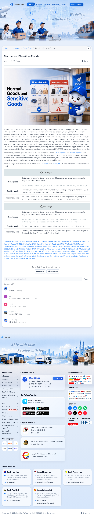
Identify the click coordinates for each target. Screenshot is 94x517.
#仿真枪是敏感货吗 (17, 254)
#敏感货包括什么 (54, 241)
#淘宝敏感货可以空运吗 (12, 241)
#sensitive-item (43, 244)
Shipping (47, 4)
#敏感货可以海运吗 (40, 241)
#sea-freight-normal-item (76, 254)
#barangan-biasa (59, 254)
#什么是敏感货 (31, 259)
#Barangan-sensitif (54, 249)
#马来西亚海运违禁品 (73, 244)
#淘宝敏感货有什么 (18, 259)
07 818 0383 (34, 378)
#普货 (8, 259)
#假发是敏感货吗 (25, 256)
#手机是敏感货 (27, 241)
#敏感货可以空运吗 (68, 249)
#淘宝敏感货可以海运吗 (79, 246)
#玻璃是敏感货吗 (53, 256)
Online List (58, 378)
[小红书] (85, 413)
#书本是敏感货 (81, 249)
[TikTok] (75, 413)
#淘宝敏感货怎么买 (39, 256)
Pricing (38, 4)
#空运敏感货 (28, 254)
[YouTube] (80, 413)
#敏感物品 (49, 254)
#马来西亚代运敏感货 (57, 244)
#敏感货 (24, 246)
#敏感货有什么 (66, 241)
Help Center (55, 4)
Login (73, 4)
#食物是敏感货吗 (77, 251)
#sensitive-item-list (34, 251)
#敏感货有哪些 (65, 256)
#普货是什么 (14, 256)
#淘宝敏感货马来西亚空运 (36, 246)
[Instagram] (70, 413)
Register (79, 4)
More (63, 4)
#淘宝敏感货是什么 (20, 251)
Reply (86, 279)
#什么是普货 (46, 251)
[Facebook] (70, 408)
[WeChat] (85, 408)
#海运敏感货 (32, 244)
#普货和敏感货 (31, 249)
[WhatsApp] (80, 408)
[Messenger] (75, 408)
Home (31, 4)
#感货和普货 (20, 249)
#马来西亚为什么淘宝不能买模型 (58, 246)
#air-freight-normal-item (61, 251)
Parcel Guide (27, 48)
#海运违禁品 (41, 249)
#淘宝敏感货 (76, 241)
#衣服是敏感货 (39, 254)
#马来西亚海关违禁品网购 (17, 244)
